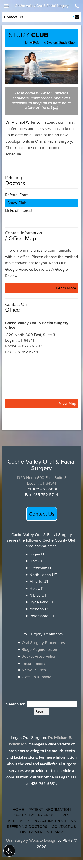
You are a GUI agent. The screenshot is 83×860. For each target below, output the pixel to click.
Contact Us (13, 17)
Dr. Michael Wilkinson (23, 122)
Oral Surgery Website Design (31, 840)
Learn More (67, 289)
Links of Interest (18, 210)
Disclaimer (31, 832)
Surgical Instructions (52, 821)
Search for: (16, 704)
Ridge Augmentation (39, 649)
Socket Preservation (39, 656)
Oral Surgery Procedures (43, 642)
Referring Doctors (45, 42)
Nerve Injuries (34, 670)
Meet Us (15, 821)
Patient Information (49, 809)
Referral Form (17, 194)
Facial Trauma (33, 663)
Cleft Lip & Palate (36, 677)
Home (28, 42)
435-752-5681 (30, 346)
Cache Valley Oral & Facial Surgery (42, 5)
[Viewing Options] (9, 851)
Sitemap (55, 832)
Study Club (16, 202)
